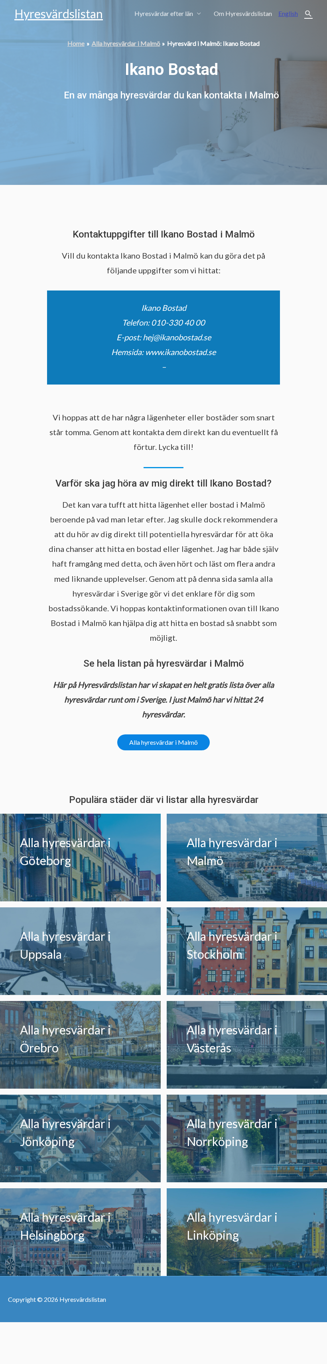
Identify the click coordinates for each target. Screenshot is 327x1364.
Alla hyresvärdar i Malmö (163, 742)
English (288, 13)
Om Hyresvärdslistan (243, 13)
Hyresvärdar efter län (163, 13)
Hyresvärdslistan (58, 13)
